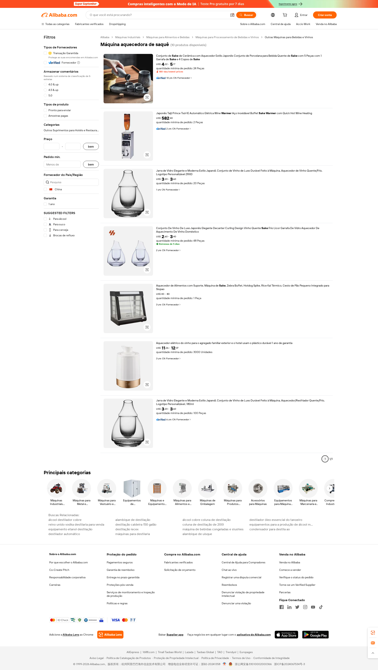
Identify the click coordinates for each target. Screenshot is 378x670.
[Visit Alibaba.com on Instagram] (305, 607)
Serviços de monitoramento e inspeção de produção (131, 594)
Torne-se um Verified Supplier (297, 584)
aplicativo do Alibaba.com (254, 634)
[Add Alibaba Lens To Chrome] (110, 635)
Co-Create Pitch (59, 569)
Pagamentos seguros (120, 562)
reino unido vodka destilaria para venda (76, 524)
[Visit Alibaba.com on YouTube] (313, 607)
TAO (219, 652)
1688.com (149, 652)
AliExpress (133, 652)
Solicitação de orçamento (179, 569)
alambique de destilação (132, 520)
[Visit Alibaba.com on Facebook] (281, 607)
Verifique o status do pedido (296, 577)
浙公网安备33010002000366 (253, 664)
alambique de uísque (197, 534)
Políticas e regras (117, 603)
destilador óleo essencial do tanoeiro (275, 520)
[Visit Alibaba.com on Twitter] (297, 607)
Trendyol (231, 652)
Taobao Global (205, 652)
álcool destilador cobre (65, 520)
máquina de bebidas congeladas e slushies (213, 529)
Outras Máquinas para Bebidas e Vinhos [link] (289, 37)
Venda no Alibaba (289, 562)
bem (91, 146)
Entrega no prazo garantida (123, 577)
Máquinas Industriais (127, 37)
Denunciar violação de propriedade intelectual (243, 594)
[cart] (286, 15)
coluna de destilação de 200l (203, 524)
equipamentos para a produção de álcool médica (281, 524)
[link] (373, 632)
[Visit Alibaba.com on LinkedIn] (289, 607)
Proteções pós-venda (120, 584)
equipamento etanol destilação (70, 529)
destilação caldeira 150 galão (135, 524)
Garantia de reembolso (120, 569)
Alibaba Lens (71, 634)
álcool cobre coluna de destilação (207, 520)
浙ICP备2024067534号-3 (289, 664)
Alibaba (104, 37)
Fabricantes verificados (178, 562)
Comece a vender (290, 569)
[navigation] (71, 249)
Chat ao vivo (229, 569)
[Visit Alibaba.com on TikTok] (321, 607)
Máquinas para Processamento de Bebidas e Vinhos (227, 37)
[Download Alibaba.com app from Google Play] (315, 635)
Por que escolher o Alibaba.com (68, 562)
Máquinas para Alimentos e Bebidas (168, 37)
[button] (232, 15)
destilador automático (64, 534)
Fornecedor (183, 78)
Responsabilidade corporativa (67, 577)
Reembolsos (229, 584)
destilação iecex (126, 529)
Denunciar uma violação (236, 603)
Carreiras (54, 584)
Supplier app (175, 634)
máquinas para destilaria (132, 534)
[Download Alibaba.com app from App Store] (286, 635)
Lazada (189, 652)
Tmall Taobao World (170, 652)
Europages (246, 652)
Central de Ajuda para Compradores (243, 562)
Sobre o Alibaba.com (62, 554)
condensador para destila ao (269, 529)
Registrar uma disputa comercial (241, 577)
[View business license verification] (224, 664)
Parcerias (285, 592)
